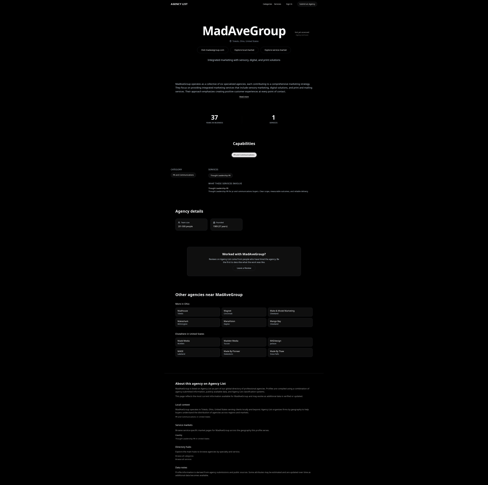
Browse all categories (184, 456)
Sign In (289, 4)
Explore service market (276, 50)
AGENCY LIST (179, 4)
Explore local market (244, 50)
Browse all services (183, 459)
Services (277, 4)
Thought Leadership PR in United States (192, 438)
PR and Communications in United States (192, 417)
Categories (267, 4)
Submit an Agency (307, 4)
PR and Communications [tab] (244, 155)
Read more (244, 96)
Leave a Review (244, 268)
